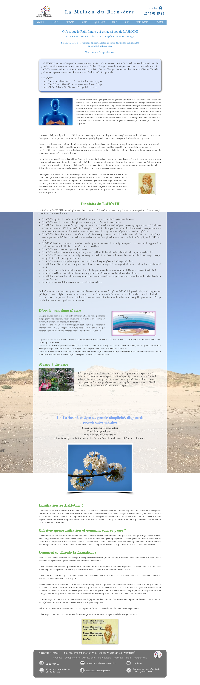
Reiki (128, 657)
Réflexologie (104, 657)
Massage (118, 657)
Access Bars (88, 657)
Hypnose (57, 657)
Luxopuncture (72, 657)
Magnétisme (140, 657)
